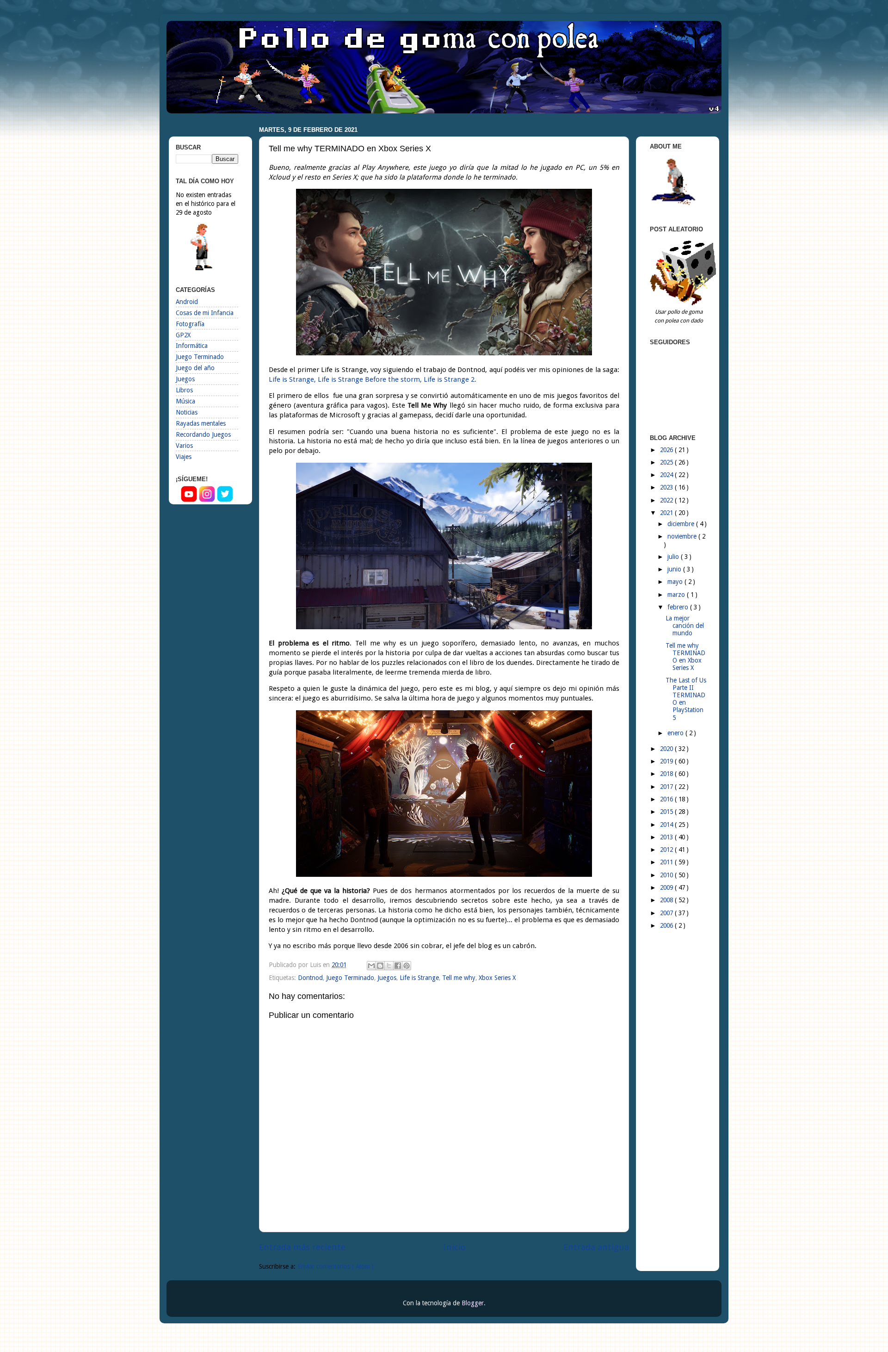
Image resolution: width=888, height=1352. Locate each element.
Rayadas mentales (201, 423)
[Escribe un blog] (380, 965)
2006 (667, 925)
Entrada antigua (596, 1247)
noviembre (682, 536)
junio (675, 569)
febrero (678, 607)
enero (676, 733)
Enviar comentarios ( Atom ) (335, 1266)
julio (674, 556)
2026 (667, 449)
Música (185, 401)
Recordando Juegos (203, 434)
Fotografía (190, 324)
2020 (667, 748)
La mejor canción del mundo (685, 625)
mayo (675, 581)
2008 (667, 900)
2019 (667, 761)
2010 (667, 875)
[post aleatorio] (684, 303)
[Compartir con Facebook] (397, 965)
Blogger (473, 1303)
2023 (667, 487)
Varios (184, 445)
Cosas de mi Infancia (205, 312)
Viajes (183, 456)
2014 (667, 824)
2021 (667, 512)
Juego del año (195, 368)
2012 (667, 849)
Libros (184, 390)
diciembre (681, 523)
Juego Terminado (350, 977)
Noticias (186, 412)
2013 (667, 837)
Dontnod (310, 977)
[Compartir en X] (389, 965)
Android (187, 301)
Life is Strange (419, 977)
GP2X (183, 335)
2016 (667, 799)
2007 (667, 913)
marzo (677, 594)
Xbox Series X (497, 977)
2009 (667, 887)
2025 (667, 462)
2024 (667, 474)
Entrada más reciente (302, 1247)
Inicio (454, 1247)
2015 (667, 811)
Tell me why (458, 977)
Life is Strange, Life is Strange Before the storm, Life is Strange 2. (372, 379)
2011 (667, 862)
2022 (667, 500)
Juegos (386, 977)
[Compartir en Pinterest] (406, 965)
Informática (192, 345)
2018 (667, 773)
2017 (667, 786)
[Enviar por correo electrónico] (371, 965)
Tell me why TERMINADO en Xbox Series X (685, 657)
